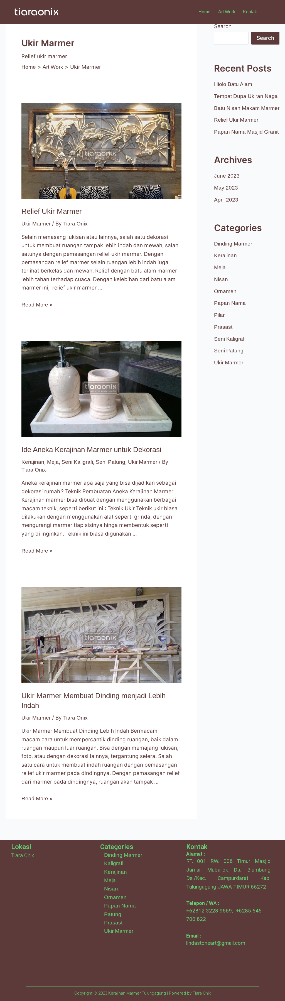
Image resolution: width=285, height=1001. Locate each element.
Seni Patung (110, 462)
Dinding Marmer (233, 244)
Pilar (219, 315)
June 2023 (227, 176)
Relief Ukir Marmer (51, 211)
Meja (53, 462)
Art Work (226, 11)
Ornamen (225, 291)
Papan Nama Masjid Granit (246, 132)
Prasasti (224, 327)
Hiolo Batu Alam (233, 84)
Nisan (221, 279)
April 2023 (226, 200)
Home (204, 11)
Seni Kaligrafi (77, 462)
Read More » (37, 305)
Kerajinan (32, 462)
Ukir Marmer (36, 224)
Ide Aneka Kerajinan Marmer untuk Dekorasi (91, 449)
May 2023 (226, 188)
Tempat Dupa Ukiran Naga (246, 96)
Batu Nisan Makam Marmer (246, 108)
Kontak (250, 11)
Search (223, 26)
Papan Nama (230, 303)
